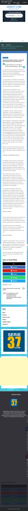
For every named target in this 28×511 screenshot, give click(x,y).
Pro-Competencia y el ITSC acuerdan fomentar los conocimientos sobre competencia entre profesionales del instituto (13, 296)
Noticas (5, 2)
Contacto (25, 2)
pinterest (15, 270)
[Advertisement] (14, 31)
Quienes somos (6, 322)
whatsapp (15, 277)
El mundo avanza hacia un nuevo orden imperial (11, 289)
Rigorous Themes (16, 509)
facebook (15, 267)
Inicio (2, 2)
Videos (14, 2)
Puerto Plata (6, 317)
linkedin (15, 274)
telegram (15, 281)
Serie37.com (14, 7)
